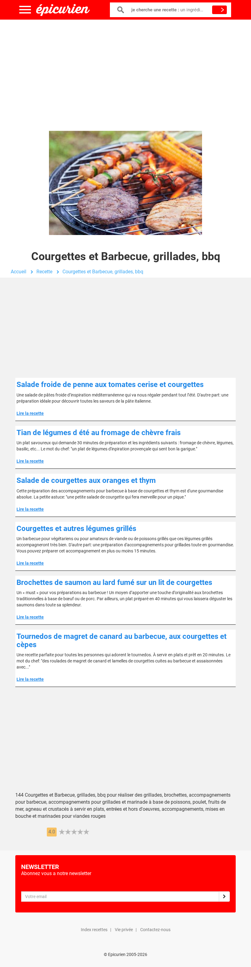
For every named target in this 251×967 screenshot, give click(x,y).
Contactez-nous (155, 929)
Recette (44, 272)
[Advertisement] (125, 69)
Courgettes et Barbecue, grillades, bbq (102, 272)
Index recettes (94, 929)
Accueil (18, 272)
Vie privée (124, 929)
